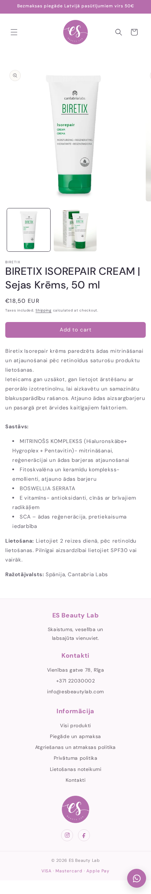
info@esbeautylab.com (75, 691)
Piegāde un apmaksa (75, 736)
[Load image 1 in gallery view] (28, 229)
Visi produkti (75, 725)
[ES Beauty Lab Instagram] (67, 835)
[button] (14, 32)
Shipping (43, 310)
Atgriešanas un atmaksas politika (75, 747)
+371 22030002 (75, 681)
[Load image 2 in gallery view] (75, 229)
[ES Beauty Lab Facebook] (84, 835)
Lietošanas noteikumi (75, 769)
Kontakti (76, 780)
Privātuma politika (76, 758)
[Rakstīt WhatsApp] (136, 878)
